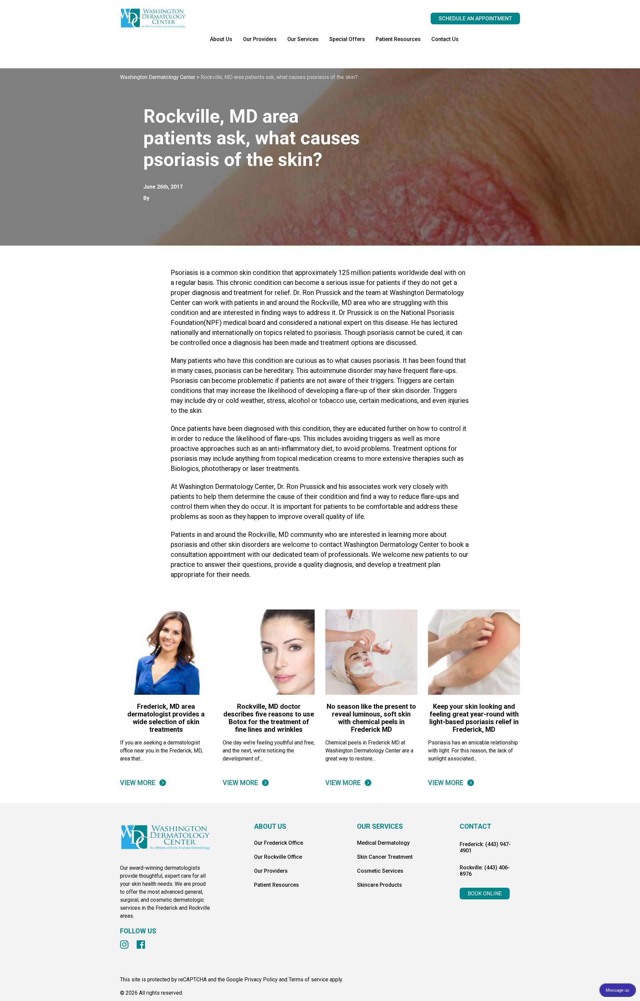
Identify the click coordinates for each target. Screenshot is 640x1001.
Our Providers (260, 39)
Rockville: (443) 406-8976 (485, 870)
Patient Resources (398, 39)
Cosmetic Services (380, 871)
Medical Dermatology (383, 843)
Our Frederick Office (278, 843)
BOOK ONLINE (485, 893)
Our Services (303, 39)
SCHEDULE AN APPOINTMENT (475, 18)
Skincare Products (379, 885)
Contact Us (445, 39)
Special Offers (347, 39)
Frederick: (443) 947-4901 (485, 847)
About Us (221, 39)
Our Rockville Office (278, 857)
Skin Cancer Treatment (385, 857)
